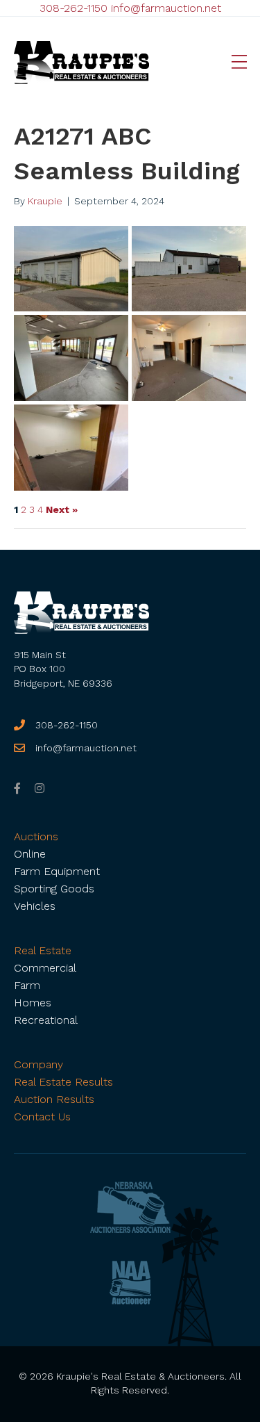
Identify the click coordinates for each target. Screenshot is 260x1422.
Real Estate (42, 950)
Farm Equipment (57, 871)
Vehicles (34, 906)
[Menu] (239, 62)
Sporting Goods (54, 888)
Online (30, 853)
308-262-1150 (73, 8)
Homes (32, 1002)
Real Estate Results (63, 1081)
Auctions (36, 836)
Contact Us (42, 1116)
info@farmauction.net (166, 8)
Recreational (46, 1020)
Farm (27, 985)
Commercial (45, 967)
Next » (62, 509)
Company (38, 1064)
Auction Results (54, 1099)
